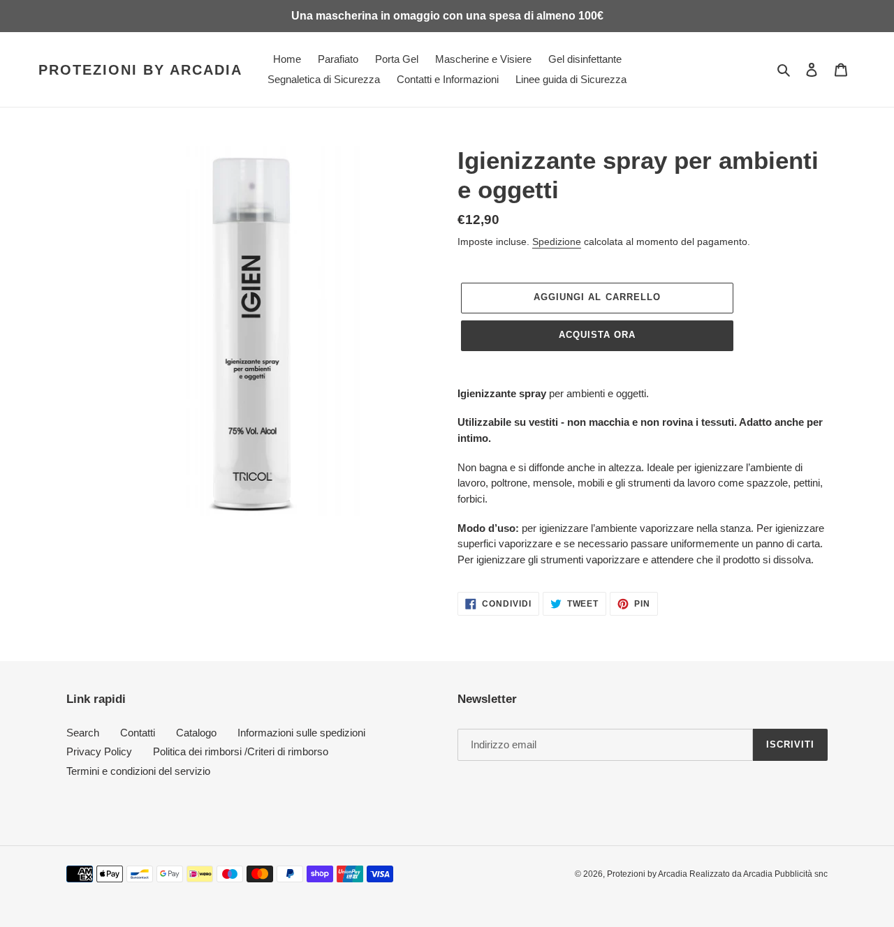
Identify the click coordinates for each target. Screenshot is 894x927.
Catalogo (196, 733)
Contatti (137, 733)
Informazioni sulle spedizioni (301, 733)
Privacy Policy (99, 751)
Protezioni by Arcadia (140, 69)
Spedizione (556, 241)
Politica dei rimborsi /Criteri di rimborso (240, 751)
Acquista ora (597, 334)
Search (82, 733)
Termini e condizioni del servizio (138, 771)
